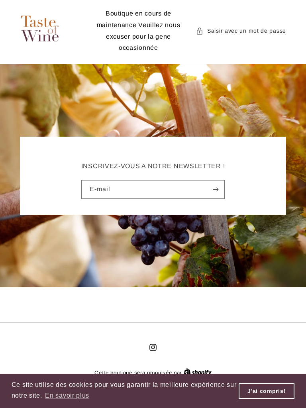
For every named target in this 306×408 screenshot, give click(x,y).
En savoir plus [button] (67, 395)
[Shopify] (198, 373)
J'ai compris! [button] (266, 391)
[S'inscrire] (215, 189)
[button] (241, 31)
